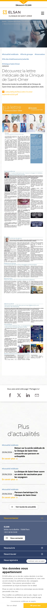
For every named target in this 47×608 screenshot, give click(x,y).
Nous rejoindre (11, 560)
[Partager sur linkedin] (28, 395)
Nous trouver (10, 554)
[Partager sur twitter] (19, 395)
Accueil (4, 21)
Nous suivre (9, 547)
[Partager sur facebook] (10, 395)
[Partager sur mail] (37, 395)
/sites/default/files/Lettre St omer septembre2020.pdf (17, 93)
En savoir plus (8, 459)
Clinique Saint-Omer (14, 21)
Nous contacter (11, 518)
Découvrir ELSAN (23, 5)
